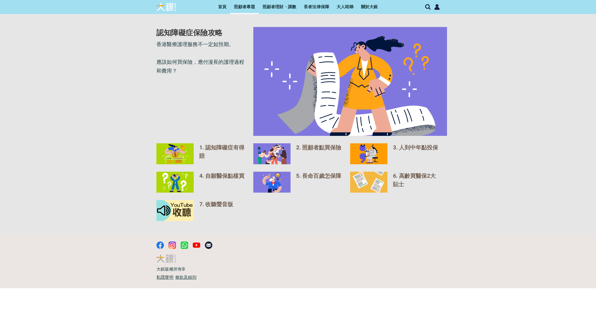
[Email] (208, 245)
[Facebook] (160, 245)
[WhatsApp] (184, 245)
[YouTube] (196, 245)
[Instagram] (172, 245)
